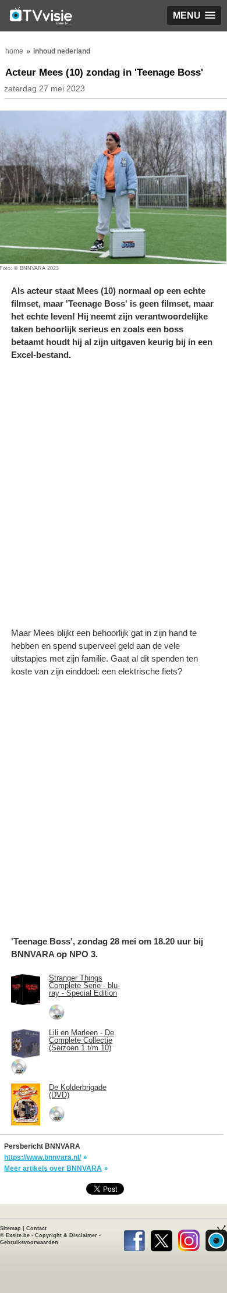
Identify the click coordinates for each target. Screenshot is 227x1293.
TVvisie (216, 1238)
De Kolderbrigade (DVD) (78, 1091)
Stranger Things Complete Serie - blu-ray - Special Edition (84, 985)
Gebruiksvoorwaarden (29, 1242)
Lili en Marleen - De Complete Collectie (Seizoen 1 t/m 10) (81, 1040)
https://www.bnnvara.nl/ (42, 1157)
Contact (36, 1228)
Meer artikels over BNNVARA (53, 1168)
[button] (194, 15)
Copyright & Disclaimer (66, 1235)
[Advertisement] (113, 499)
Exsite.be (18, 1235)
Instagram (189, 1238)
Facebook (134, 1238)
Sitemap (10, 1228)
